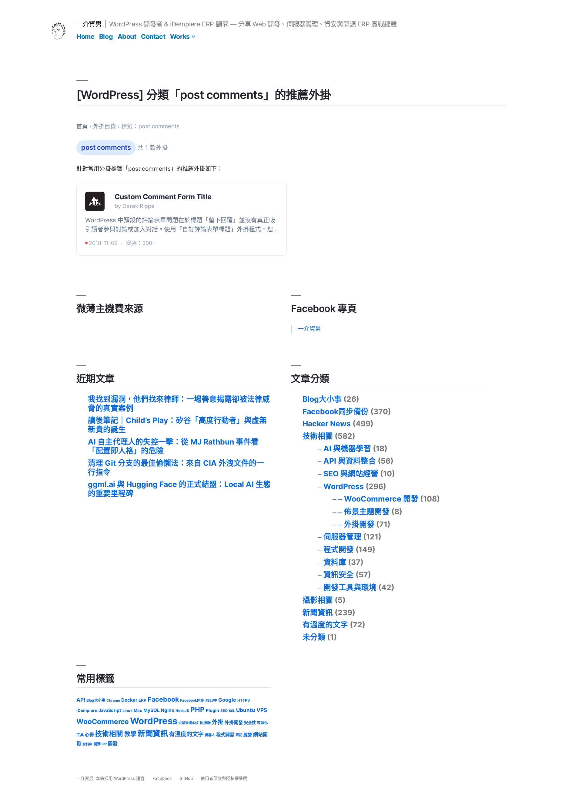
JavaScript (110, 710)
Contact (153, 36)
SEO (224, 711)
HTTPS (243, 700)
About (127, 36)
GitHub (186, 778)
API (80, 699)
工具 (80, 735)
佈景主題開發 (367, 511)
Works (180, 36)
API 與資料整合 (349, 460)
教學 (130, 734)
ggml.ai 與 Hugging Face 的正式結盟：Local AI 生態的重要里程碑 (179, 489)
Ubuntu (245, 710)
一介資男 (88, 24)
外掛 (217, 722)
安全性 (250, 722)
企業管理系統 (189, 723)
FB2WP (211, 700)
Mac (138, 710)
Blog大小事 (322, 399)
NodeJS (182, 711)
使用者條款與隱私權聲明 (224, 778)
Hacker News (327, 423)
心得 (89, 734)
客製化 (262, 723)
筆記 (239, 735)
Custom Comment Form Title (163, 197)
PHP (197, 709)
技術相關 (318, 436)
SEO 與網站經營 (350, 473)
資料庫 (334, 562)
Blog (106, 36)
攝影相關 (318, 600)
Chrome (113, 700)
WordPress (343, 486)
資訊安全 (338, 574)
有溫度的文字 (325, 624)
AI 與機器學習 (347, 448)
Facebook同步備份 (336, 411)
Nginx (167, 710)
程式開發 (338, 549)
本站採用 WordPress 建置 (121, 778)
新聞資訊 (318, 612)
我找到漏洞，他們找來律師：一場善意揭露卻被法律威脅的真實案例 (179, 403)
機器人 (210, 735)
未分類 (314, 637)
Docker (129, 700)
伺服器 (205, 722)
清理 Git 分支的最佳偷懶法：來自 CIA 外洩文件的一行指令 (176, 467)
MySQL (151, 710)
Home (85, 36)
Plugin (212, 710)
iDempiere (86, 710)
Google (227, 700)
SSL (232, 711)
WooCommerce (102, 721)
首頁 (82, 126)
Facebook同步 (192, 700)
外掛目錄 (104, 126)
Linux (127, 710)
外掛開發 (359, 524)
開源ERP (100, 744)
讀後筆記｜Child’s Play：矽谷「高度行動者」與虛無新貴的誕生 (177, 425)
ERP (142, 700)
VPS (261, 710)
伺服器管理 (342, 536)
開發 (113, 744)
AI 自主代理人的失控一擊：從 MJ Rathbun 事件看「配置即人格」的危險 (173, 446)
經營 (247, 734)
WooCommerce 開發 (381, 498)
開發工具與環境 (349, 587)
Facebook (163, 699)
